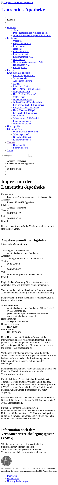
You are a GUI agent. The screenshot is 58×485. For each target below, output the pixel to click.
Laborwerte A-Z (20, 54)
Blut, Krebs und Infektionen (26, 107)
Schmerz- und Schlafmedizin (26, 118)
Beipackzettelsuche (22, 43)
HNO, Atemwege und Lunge (27, 89)
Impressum (12, 476)
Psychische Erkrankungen (25, 113)
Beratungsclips (20, 67)
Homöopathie (13, 126)
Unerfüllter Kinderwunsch (25, 131)
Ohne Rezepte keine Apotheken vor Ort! (32, 35)
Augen (16, 83)
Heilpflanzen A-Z (21, 65)
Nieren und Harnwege (23, 99)
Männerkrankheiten (22, 123)
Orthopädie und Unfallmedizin (27, 102)
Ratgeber (11, 70)
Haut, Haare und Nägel (24, 110)
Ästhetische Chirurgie (23, 81)
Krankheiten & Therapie (18, 73)
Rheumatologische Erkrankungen (28, 105)
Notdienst (17, 49)
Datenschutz (13, 478)
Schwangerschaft (21, 134)
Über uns (11, 27)
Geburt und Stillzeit (22, 137)
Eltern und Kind (14, 129)
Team (15, 30)
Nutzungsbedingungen (17, 481)
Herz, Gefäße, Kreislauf (24, 94)
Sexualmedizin (20, 78)
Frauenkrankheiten (22, 121)
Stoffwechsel (19, 97)
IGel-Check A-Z (21, 51)
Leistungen (12, 38)
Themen (11, 142)
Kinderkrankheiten (22, 139)
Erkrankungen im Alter (24, 75)
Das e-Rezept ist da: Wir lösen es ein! (30, 32)
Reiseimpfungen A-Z (23, 57)
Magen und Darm (21, 91)
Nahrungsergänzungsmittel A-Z (28, 62)
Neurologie (18, 115)
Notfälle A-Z (19, 59)
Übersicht (17, 41)
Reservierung (19, 46)
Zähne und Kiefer (21, 86)
